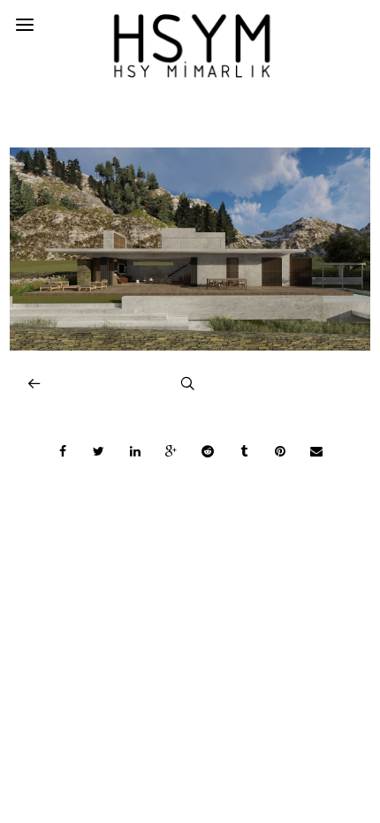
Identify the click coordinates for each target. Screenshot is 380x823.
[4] (190, 345)
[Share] (62, 451)
